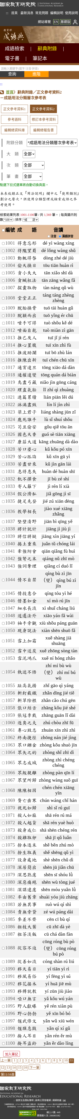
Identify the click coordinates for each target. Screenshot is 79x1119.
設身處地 (27, 859)
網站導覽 (44, 21)
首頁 (14, 13)
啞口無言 (27, 998)
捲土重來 (27, 543)
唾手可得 (27, 322)
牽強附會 (27, 551)
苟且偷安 (27, 426)
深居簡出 (27, 867)
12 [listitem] (2, 1067)
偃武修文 (27, 1020)
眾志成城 (27, 762)
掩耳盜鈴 (27, 1043)
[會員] (75, 21)
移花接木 (27, 983)
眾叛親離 (27, 772)
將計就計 (27, 528)
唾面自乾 (27, 330)
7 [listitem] (48, 1060)
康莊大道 (27, 441)
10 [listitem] (65, 1060)
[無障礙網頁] (27, 1113)
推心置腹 (27, 345)
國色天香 (27, 434)
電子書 (12, 58)
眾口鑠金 (27, 744)
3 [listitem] (26, 1060)
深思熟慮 (27, 874)
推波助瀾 (27, 352)
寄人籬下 (27, 486)
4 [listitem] (31, 1060)
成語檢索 (14, 48)
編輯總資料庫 (14, 130)
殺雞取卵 (27, 837)
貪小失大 (27, 272)
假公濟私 (27, 493)
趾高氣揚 (27, 685)
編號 (10, 230)
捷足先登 (27, 501)
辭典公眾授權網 (43, 1100)
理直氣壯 (27, 389)
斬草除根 (27, 700)
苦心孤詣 (27, 456)
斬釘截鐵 (27, 692)
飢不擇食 (27, 478)
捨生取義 (27, 852)
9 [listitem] (60, 1060)
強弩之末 (27, 558)
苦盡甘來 (27, 464)
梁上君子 (27, 412)
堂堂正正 (27, 297)
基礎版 (65, 21)
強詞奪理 (27, 566)
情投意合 (27, 593)
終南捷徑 (27, 737)
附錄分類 (14, 143)
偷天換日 (27, 265)
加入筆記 (11, 1054)
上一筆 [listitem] (6, 1060)
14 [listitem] (14, 1067)
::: (7, 13)
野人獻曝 (27, 1006)
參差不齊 (27, 919)
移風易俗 (27, 976)
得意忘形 (27, 243)
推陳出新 (27, 359)
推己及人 (27, 337)
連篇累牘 (27, 397)
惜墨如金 (27, 600)
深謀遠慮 (27, 889)
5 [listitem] (37, 1060)
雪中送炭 (27, 650)
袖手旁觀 (27, 623)
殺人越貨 (27, 822)
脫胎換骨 (27, 307)
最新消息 (26, 13)
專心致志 (27, 730)
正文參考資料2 (43, 109)
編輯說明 (56, 13)
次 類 (12, 165)
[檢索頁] (20, 42)
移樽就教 (27, 991)
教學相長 (27, 511)
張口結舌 (27, 707)
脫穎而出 (27, 315)
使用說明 (71, 13)
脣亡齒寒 (27, 800)
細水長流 (27, 608)
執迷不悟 (27, 671)
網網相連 (56, 1100)
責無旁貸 (27, 911)
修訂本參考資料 (44, 119)
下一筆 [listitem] (34, 1067)
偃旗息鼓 (27, 1028)
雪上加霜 (27, 640)
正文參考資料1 (14, 109)
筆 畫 (12, 176)
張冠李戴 (27, 715)
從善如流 (27, 961)
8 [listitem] (54, 1060)
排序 (18, 219)
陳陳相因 (27, 790)
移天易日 (27, 968)
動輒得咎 (27, 257)
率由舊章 (27, 896)
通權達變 (27, 374)
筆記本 (40, 58)
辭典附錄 (47, 48)
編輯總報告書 (43, 130)
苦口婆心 (27, 449)
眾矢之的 (27, 752)
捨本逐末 (27, 844)
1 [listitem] (14, 1060)
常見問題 (41, 13)
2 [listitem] (20, 1060)
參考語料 (14, 119)
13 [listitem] (8, 1067)
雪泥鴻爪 (27, 658)
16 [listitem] (25, 1067)
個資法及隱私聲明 (25, 1100)
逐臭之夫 (27, 722)
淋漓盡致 (27, 404)
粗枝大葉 (27, 926)
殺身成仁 (27, 830)
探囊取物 (27, 287)
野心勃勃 (27, 1013)
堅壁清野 (27, 521)
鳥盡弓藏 (27, 382)
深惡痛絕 (27, 882)
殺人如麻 (27, 815)
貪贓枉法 (27, 280)
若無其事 (27, 904)
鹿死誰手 (27, 419)
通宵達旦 (27, 367)
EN (56, 21)
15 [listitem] (19, 1067)
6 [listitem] (43, 1060)
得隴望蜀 (27, 250)
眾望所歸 (27, 780)
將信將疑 (27, 536)
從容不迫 (27, 947)
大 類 (12, 154)
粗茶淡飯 (27, 934)
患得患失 (27, 471)
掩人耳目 (27, 1035)
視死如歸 (27, 807)
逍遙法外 (27, 615)
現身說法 (27, 630)
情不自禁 (27, 579)
